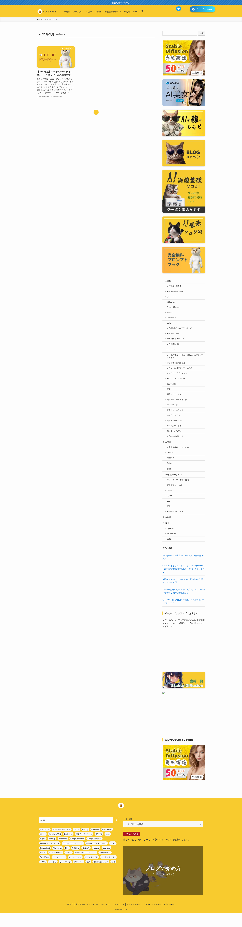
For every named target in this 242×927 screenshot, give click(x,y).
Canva (169, 490)
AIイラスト (44, 829)
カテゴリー (128, 819)
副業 (88, 861)
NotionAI (85, 847)
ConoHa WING (55, 834)
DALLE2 (99, 834)
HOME (70, 904)
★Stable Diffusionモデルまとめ (179, 328)
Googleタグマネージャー (96, 843)
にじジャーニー (59, 857)
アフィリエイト (91, 857)
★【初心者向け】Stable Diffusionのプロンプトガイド (185, 356)
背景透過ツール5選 (174, 485)
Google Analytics (94, 838)
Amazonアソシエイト (61, 829)
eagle (108, 834)
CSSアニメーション (84, 834)
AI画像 (168, 280)
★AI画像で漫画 (173, 333)
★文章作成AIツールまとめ (178, 447)
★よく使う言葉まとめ (176, 362)
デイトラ (52, 861)
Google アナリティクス (49, 843)
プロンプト (171, 296)
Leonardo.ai (171, 317)
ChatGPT (170, 452)
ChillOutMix (107, 829)
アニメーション (75, 857)
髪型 (169, 389)
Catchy (169, 463)
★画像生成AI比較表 (175, 291)
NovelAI (170, 312)
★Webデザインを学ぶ (176, 511)
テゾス (43, 861)
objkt (169, 539)
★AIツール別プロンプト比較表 (179, 368)
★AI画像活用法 (173, 344)
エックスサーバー (108, 857)
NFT (167, 522)
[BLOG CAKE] (47, 11)
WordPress (44, 857)
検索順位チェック (101, 861)
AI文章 (168, 441)
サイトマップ (118, 904)
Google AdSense (77, 838)
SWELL (68, 852)
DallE (169, 323)
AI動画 (168, 468)
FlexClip (52, 838)
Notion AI (170, 457)
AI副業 (168, 517)
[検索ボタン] (142, 11)
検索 (202, 33)
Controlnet (68, 834)
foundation (63, 838)
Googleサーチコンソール (73, 843)
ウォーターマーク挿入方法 (178, 480)
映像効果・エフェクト (176, 410)
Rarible (43, 852)
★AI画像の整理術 (174, 286)
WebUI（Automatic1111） (85, 852)
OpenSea (170, 528)
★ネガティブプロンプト (177, 373)
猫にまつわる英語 (174, 431)
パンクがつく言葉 (174, 425)
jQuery (112, 843)
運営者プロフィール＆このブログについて (93, 904)
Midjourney (171, 302)
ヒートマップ (65, 861)
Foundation (171, 533)
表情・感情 (171, 383)
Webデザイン (172, 404)
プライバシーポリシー (152, 904)
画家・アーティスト (175, 394)
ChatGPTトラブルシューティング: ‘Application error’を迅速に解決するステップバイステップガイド (183, 568)
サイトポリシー (133, 904)
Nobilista (75, 847)
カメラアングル (173, 415)
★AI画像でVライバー (175, 338)
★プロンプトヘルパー (176, 378)
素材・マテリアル (174, 420)
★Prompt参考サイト (175, 436)
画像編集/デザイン (173, 474)
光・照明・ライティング (177, 399)
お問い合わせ (169, 904)
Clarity (43, 834)
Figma (169, 495)
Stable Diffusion (173, 307)
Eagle (169, 501)
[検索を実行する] (116, 820)
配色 (169, 506)
